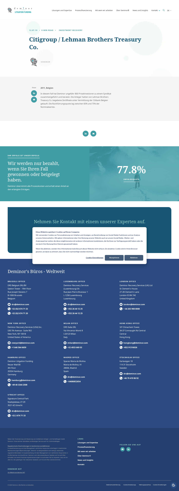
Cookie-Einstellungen (94, 258)
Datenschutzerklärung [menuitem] (113, 485)
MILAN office (71, 323)
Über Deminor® (122, 10)
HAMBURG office (17, 357)
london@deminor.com (134, 304)
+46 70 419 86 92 (131, 378)
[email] (34, 100)
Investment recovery (71, 30)
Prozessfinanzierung (83, 10)
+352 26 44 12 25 (75, 308)
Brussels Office (16, 281)
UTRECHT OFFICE (16, 395)
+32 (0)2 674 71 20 (20, 313)
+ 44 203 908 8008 (131, 308)
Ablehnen (134, 258)
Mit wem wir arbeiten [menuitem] (87, 451)
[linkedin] (34, 93)
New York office (17, 323)
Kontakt (154, 10)
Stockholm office (130, 357)
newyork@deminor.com (23, 343)
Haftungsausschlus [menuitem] (145, 485)
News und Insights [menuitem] (85, 460)
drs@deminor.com (20, 304)
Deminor (45, 62)
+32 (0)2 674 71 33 (20, 308)
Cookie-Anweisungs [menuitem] (129, 485)
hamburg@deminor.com (23, 380)
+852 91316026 (130, 347)
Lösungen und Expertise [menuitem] (88, 442)
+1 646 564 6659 (19, 347)
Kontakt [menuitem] (81, 464)
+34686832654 (74, 381)
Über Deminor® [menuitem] (84, 456)
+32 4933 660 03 (74, 347)
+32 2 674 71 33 (19, 415)
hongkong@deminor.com (135, 343)
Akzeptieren (114, 258)
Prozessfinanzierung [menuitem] (86, 447)
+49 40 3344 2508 (19, 384)
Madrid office (71, 357)
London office (128, 281)
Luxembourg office (74, 281)
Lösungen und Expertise (62, 10)
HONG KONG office (130, 323)
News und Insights (140, 10)
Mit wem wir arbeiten (104, 10)
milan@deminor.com (77, 343)
